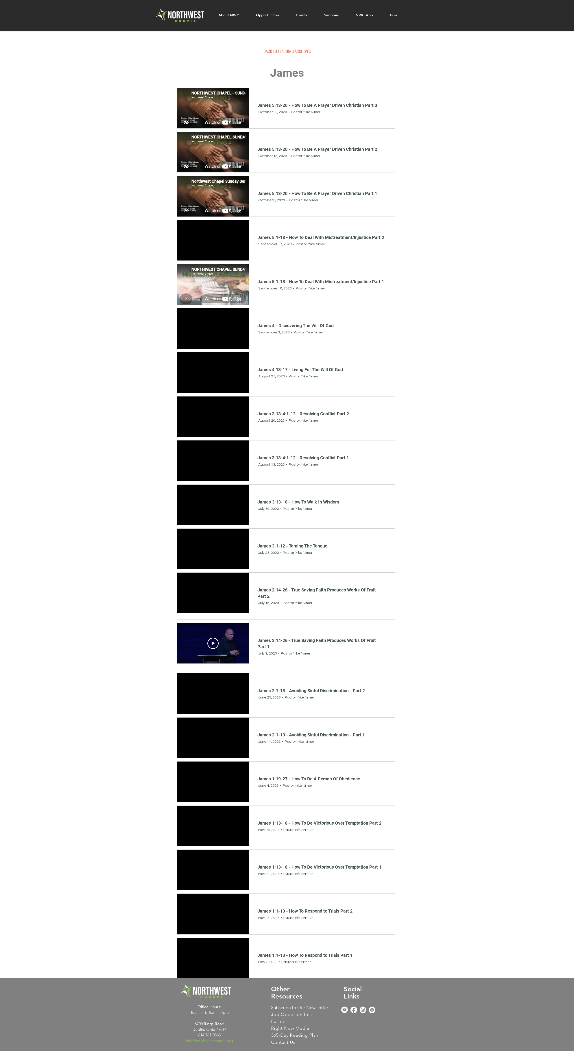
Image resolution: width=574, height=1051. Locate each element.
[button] (229, 15)
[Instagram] (363, 1010)
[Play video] (213, 643)
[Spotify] (372, 1010)
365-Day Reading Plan (294, 1035)
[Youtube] (344, 1010)
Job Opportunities (291, 1014)
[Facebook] (353, 1010)
